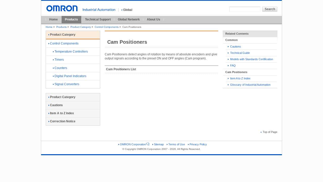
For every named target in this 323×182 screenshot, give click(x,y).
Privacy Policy (198, 144)
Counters (61, 68)
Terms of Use (176, 144)
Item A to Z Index (240, 78)
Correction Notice (62, 121)
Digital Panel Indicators (70, 76)
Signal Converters (67, 84)
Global (127, 10)
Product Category (80, 27)
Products (71, 19)
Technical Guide (239, 52)
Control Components (107, 27)
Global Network (129, 19)
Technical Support (98, 19)
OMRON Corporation (133, 144)
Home (53, 19)
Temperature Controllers (71, 51)
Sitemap (159, 144)
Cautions (235, 46)
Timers (59, 59)
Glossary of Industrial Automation (250, 84)
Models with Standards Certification (251, 59)
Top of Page (270, 131)
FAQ (232, 65)
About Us (153, 19)
